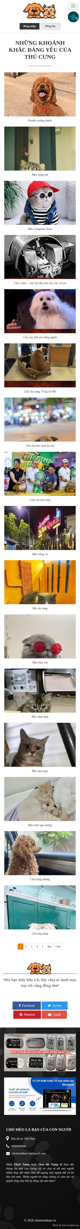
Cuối (58, 946)
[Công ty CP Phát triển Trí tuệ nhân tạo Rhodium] (40, 1112)
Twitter (56, 1005)
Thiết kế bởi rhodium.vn (66, 1225)
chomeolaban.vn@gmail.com (29, 1153)
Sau (49, 946)
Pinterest (29, 1014)
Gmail (56, 1014)
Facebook (28, 1005)
